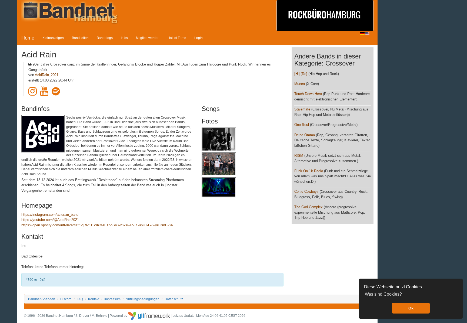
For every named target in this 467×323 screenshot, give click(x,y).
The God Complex (308, 207)
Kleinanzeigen (53, 38)
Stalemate (302, 109)
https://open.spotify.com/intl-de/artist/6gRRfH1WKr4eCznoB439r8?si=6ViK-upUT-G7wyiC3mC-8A (97, 225)
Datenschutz (174, 299)
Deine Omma (304, 135)
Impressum (112, 299)
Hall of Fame (177, 38)
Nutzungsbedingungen (142, 299)
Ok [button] (410, 308)
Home (27, 38)
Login (198, 38)
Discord (66, 299)
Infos (124, 38)
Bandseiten (80, 38)
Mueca (299, 84)
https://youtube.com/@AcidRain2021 (50, 220)
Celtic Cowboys (306, 192)
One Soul (301, 125)
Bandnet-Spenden (41, 299)
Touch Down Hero (308, 94)
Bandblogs (105, 38)
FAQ (80, 299)
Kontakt (93, 299)
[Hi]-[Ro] (300, 74)
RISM (298, 156)
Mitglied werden (147, 38)
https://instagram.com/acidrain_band (49, 215)
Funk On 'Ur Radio (309, 171)
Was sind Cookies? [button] (383, 294)
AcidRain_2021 (46, 75)
